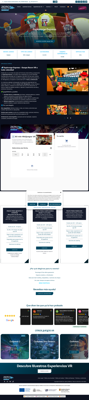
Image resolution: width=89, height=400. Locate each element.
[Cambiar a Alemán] (45, 10)
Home (19, 7)
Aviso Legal (53, 207)
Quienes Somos (27, 7)
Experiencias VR (38, 7)
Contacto (62, 7)
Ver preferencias (55, 204)
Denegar (43, 204)
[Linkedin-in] (81, 2)
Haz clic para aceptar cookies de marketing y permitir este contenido (67, 79)
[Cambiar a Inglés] (71, 7)
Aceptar (32, 204)
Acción (44, 55)
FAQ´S (56, 7)
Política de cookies (37, 207)
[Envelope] (56, 2)
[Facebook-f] (76, 2)
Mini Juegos (26, 55)
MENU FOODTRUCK (44, 283)
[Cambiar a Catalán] (68, 7)
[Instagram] (79, 2)
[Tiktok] (84, 2)
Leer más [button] (47, 322)
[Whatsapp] (54, 2)
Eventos (48, 7)
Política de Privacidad (46, 207)
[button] (60, 192)
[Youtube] (86, 2)
